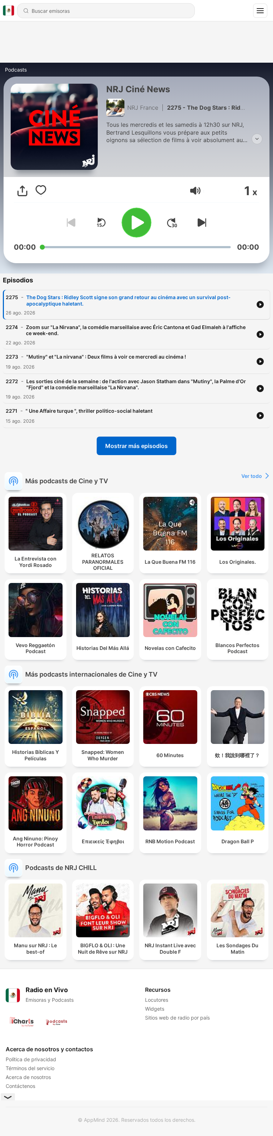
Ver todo (251, 476)
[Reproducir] (136, 223)
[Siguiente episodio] (200, 222)
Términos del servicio (30, 1068)
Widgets (154, 1009)
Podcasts (16, 70)
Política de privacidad (31, 1059)
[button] (195, 191)
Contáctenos (20, 1086)
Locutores (156, 1000)
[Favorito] (41, 191)
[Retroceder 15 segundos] (101, 222)
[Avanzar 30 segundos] (172, 222)
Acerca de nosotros (28, 1077)
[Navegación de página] (260, 11)
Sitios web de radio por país (177, 1018)
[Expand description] (257, 139)
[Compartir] (22, 191)
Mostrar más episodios (136, 445)
